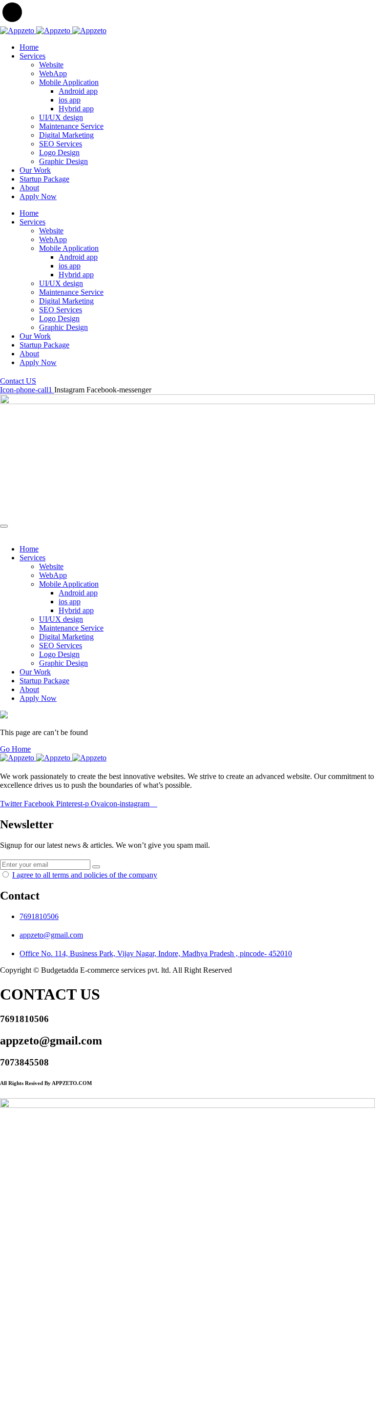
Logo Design (59, 152)
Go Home (15, 749)
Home (29, 47)
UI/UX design (61, 117)
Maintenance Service (71, 126)
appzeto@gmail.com (51, 935)
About (29, 188)
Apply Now (38, 196)
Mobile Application (69, 82)
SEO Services (60, 144)
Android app (78, 91)
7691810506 (39, 916)
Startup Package (44, 179)
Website (51, 65)
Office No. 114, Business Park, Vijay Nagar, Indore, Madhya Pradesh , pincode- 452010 (156, 953)
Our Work (35, 170)
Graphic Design (63, 161)
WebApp (53, 73)
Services (32, 56)
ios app (70, 100)
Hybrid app (76, 108)
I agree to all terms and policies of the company (84, 875)
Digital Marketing (66, 135)
